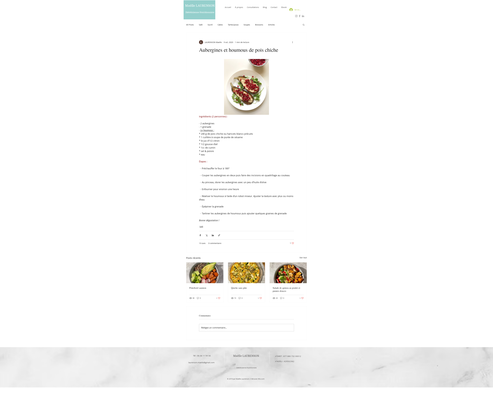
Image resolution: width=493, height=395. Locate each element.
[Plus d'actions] (292, 42)
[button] (303, 25)
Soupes (247, 24)
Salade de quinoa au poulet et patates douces (286, 289)
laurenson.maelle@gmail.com (201, 362)
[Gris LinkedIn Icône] (303, 16)
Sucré (210, 24)
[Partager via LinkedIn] (213, 235)
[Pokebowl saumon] (204, 272)
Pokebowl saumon (197, 287)
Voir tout (303, 257)
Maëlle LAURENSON (200, 5)
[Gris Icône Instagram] (296, 16)
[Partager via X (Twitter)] (206, 235)
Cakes (220, 24)
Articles (271, 24)
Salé (200, 24)
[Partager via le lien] (219, 235)
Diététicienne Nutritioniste (246, 368)
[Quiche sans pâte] (246, 272)
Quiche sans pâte (239, 287)
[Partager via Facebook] (200, 235)
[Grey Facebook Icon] (299, 16)
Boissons (259, 24)
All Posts (190, 24)
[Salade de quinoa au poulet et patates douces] (288, 272)
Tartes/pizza (233, 24)
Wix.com (261, 379)
